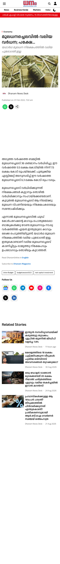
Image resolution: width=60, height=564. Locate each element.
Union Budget (8, 272)
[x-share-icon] (11, 108)
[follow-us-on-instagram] (40, 288)
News (6, 9)
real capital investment (44, 272)
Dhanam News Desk (18, 93)
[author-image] (4, 93)
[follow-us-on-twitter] (5, 298)
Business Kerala (21, 9)
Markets (37, 9)
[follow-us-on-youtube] (31, 288)
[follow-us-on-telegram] (22, 288)
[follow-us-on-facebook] (48, 288)
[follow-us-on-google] (5, 288)
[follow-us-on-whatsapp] (14, 288)
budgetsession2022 (24, 272)
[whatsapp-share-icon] (4, 108)
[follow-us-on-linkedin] (14, 298)
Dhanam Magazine (22, 263)
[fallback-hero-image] (13, 337)
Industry (50, 9)
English (25, 257)
